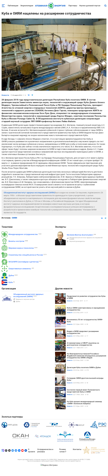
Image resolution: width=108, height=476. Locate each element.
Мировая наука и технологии (21, 248)
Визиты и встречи (16, 241)
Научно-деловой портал (89, 6)
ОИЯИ (14, 218)
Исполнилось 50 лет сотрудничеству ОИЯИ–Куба (85, 321)
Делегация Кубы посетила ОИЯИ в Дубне (84, 367)
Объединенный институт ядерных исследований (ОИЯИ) (29, 192)
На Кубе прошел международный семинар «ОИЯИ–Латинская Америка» (84, 402)
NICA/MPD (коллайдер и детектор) (24, 262)
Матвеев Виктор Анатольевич (80, 235)
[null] (29, 95)
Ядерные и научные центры (25, 299)
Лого (50, 6)
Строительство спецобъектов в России (26, 255)
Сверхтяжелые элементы (20, 269)
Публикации (13, 6)
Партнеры (72, 6)
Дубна (11, 275)
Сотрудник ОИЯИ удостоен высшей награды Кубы (85, 379)
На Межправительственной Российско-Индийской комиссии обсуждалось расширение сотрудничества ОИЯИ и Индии (86, 356)
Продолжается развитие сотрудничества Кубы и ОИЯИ (86, 297)
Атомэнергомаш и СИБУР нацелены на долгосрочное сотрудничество (83, 344)
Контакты (77, 449)
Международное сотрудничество (23, 234)
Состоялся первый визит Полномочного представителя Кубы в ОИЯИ (83, 391)
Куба (11, 282)
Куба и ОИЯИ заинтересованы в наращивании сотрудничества (86, 309)
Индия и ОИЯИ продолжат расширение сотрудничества (83, 332)
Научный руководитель (77, 241)
